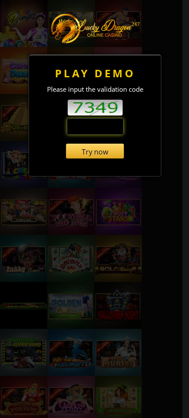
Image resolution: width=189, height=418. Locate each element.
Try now (95, 152)
